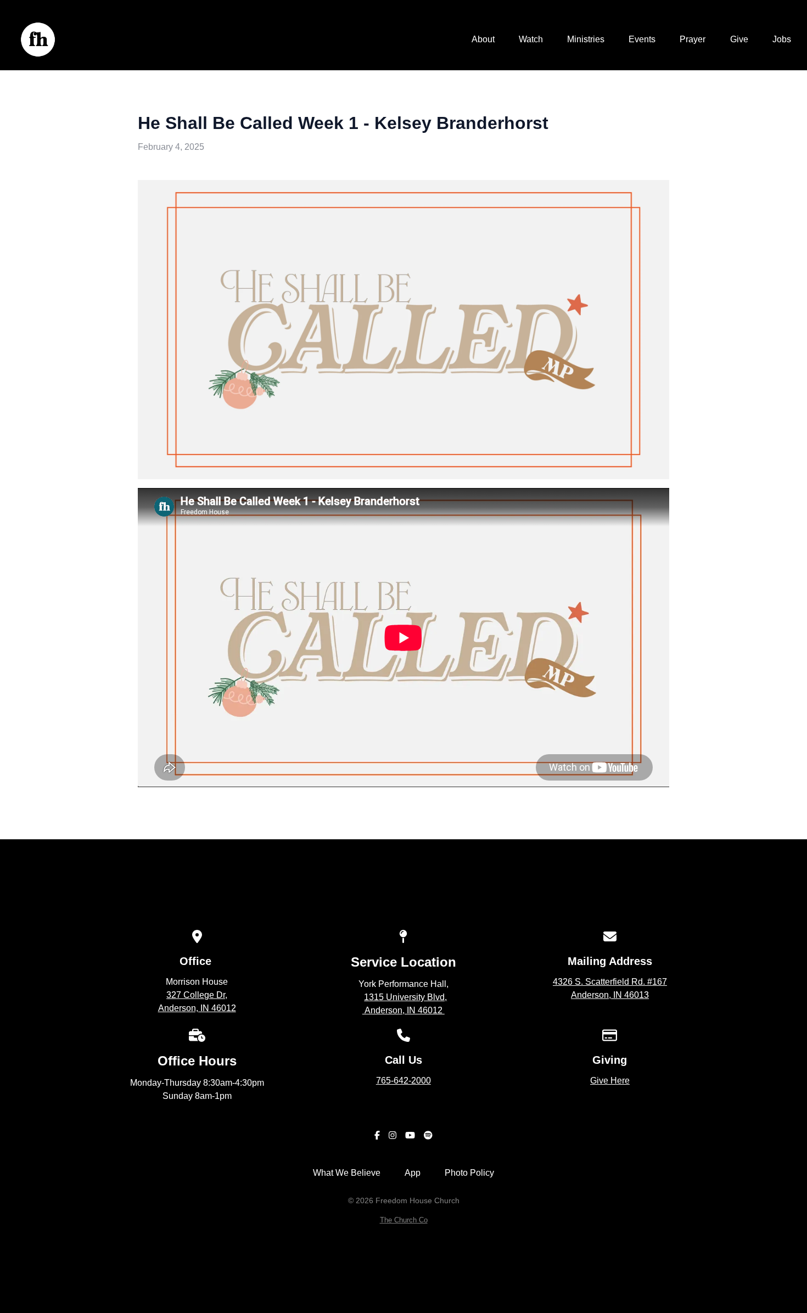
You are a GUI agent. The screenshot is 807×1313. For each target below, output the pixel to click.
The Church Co (404, 1220)
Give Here (610, 1080)
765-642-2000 (403, 1080)
